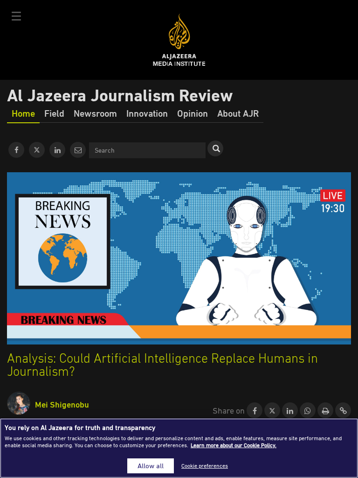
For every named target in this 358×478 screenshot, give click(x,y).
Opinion (192, 113)
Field (54, 113)
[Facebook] (16, 150)
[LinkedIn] (57, 150)
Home (23, 113)
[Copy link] (343, 410)
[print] (325, 410)
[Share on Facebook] (254, 410)
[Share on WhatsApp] (308, 410)
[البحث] (215, 148)
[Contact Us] (78, 150)
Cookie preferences (204, 465)
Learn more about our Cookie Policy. (233, 445)
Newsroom (95, 113)
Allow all (151, 466)
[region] (179, 448)
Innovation (147, 113)
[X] (37, 150)
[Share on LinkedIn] (290, 410)
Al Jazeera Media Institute (179, 40)
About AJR (238, 113)
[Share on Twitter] (272, 410)
